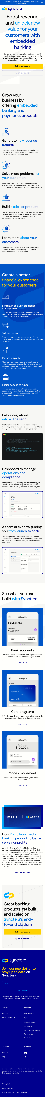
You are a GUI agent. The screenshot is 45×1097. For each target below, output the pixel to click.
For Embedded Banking (32, 1030)
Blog (3, 1057)
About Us (5, 1053)
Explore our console (22, 73)
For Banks (27, 1038)
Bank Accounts (29, 1013)
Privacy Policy (32, 996)
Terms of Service (7, 1088)
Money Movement (30, 1022)
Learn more (22, 663)
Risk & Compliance (8, 1017)
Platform (5, 1013)
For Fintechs (28, 1026)
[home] (12, 9)
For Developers (29, 1034)
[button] (41, 9)
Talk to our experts (22, 66)
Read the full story (22, 872)
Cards (26, 1018)
